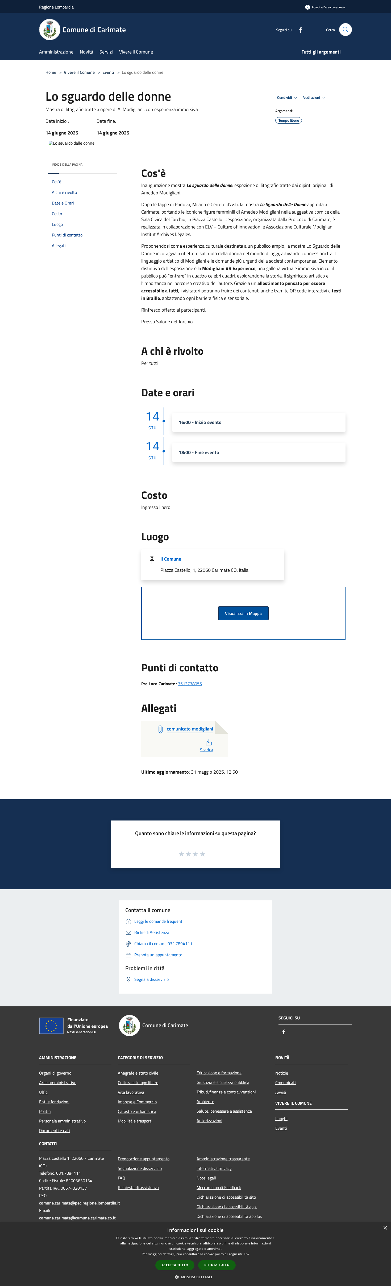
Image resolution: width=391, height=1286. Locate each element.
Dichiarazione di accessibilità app (227, 1206)
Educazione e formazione (219, 1072)
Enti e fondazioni (54, 1102)
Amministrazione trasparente (223, 1159)
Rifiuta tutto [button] (217, 1265)
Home (50, 72)
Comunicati (285, 1082)
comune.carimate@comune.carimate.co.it (77, 1218)
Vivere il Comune (80, 72)
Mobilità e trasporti (135, 1121)
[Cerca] (345, 29)
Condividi (285, 97)
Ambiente (205, 1101)
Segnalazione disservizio (140, 1168)
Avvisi (280, 1092)
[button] (195, 1277)
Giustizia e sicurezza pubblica (223, 1082)
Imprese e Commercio (137, 1102)
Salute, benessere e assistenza (224, 1111)
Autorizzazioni (209, 1120)
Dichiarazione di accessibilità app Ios (230, 1216)
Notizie (281, 1073)
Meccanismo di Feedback (219, 1187)
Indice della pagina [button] (67, 164)
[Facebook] (298, 29)
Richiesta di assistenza (138, 1187)
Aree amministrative (57, 1082)
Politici (45, 1111)
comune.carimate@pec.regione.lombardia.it (79, 1203)
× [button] (385, 1228)
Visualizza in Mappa (243, 613)
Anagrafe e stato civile (138, 1073)
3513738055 (190, 683)
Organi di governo (55, 1073)
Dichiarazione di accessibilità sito (226, 1197)
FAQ (121, 1178)
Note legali (206, 1178)
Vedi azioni (312, 97)
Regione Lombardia (56, 7)
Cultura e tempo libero (138, 1082)
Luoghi (281, 1118)
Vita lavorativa (131, 1092)
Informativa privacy (214, 1168)
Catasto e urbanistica (137, 1111)
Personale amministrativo (62, 1121)
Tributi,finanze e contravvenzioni (226, 1092)
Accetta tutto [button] (174, 1265)
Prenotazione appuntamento (143, 1159)
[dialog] (195, 1254)
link (246, 1254)
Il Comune (170, 558)
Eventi (108, 72)
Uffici (43, 1092)
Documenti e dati (54, 1130)
